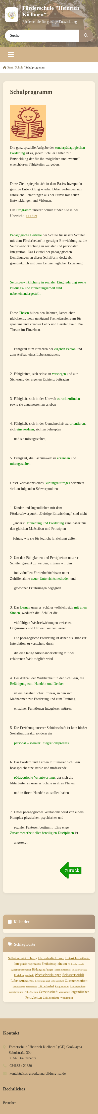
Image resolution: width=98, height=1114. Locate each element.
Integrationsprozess (27, 964)
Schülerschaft (57, 981)
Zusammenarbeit (76, 981)
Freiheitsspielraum (54, 964)
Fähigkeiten (31, 991)
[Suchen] (86, 36)
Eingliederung (62, 986)
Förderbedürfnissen (51, 958)
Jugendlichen (80, 992)
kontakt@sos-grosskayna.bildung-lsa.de (38, 1073)
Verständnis (64, 992)
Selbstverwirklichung (22, 958)
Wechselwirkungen (48, 975)
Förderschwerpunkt (76, 964)
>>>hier (31, 216)
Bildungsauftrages (43, 969)
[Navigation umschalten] (11, 54)
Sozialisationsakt (63, 970)
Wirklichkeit (66, 997)
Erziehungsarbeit (24, 975)
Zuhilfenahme (51, 997)
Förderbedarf (46, 986)
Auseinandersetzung (21, 969)
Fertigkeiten (33, 997)
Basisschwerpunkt (79, 970)
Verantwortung (16, 992)
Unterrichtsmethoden (77, 958)
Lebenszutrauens (22, 981)
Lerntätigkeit (42, 980)
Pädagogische (31, 987)
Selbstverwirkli (73, 975)
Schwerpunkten (77, 986)
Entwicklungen (19, 987)
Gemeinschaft (48, 992)
